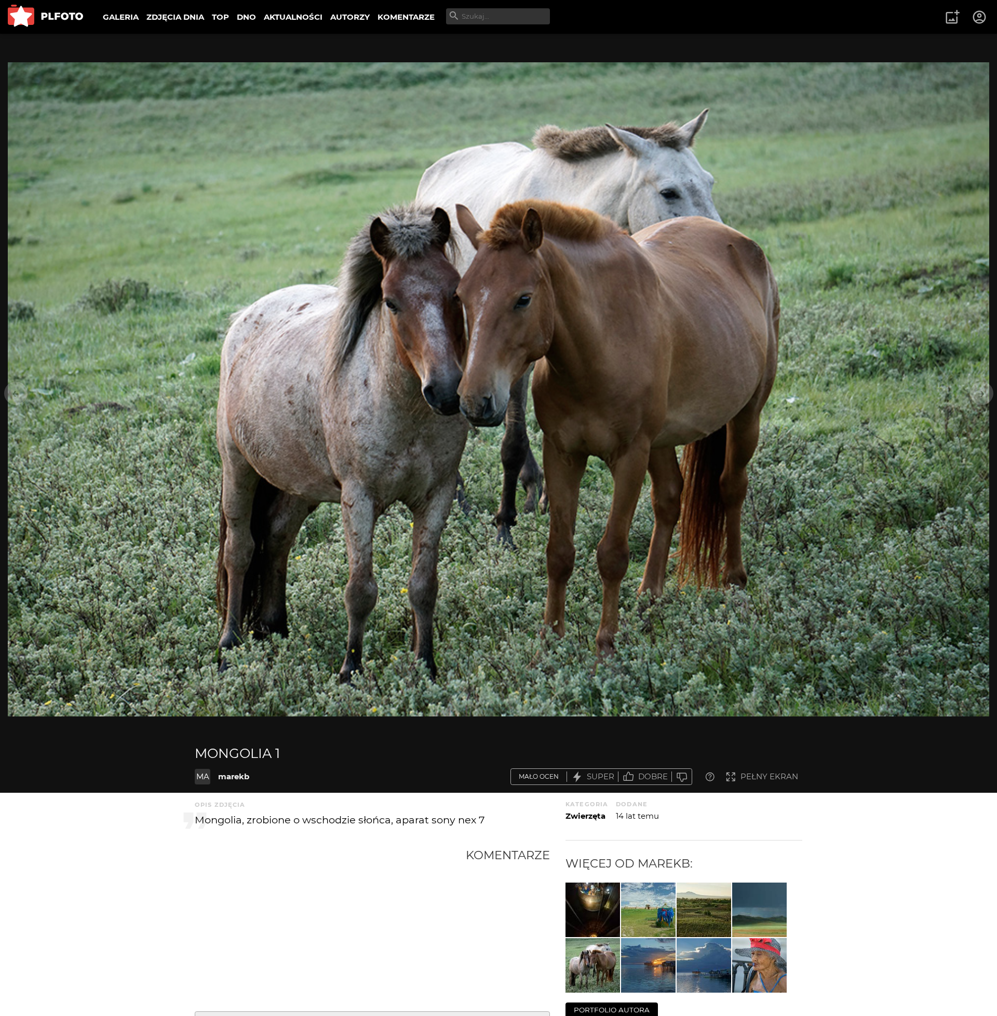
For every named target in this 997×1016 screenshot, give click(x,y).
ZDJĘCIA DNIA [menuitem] (175, 17)
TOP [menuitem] (220, 17)
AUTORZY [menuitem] (350, 17)
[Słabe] (681, 777)
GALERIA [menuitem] (121, 17)
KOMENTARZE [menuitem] (406, 17)
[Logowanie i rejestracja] (980, 17)
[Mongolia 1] (592, 965)
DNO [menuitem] (246, 17)
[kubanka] (759, 965)
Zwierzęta (585, 816)
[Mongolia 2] (759, 910)
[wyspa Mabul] (704, 965)
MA (202, 776)
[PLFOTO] (45, 17)
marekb (233, 776)
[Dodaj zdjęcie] (952, 17)
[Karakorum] (648, 910)
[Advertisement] (330, 925)
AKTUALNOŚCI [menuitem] (293, 17)
